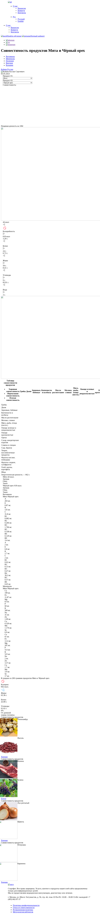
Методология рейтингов (23, 912)
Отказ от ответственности (24, 908)
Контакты (22, 13)
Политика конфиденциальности (26, 905)
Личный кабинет (37, 36)
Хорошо (4, 757)
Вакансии (22, 8)
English (21, 21)
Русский (21, 19)
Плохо (3, 799)
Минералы (10, 59)
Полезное (10, 61)
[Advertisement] (50, 107)
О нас (15, 6)
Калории (9, 65)
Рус (14, 17)
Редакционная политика (23, 910)
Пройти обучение (14, 36)
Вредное (9, 63)
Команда (21, 10)
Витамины (10, 56)
